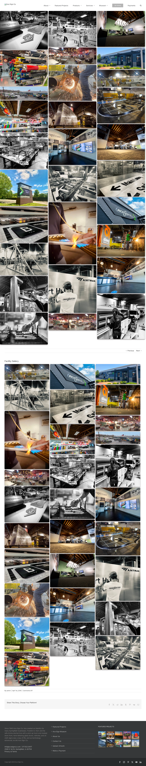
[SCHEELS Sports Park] (102, 735)
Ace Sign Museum (59, 731)
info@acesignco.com (12, 747)
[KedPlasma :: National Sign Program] (102, 743)
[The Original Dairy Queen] (110, 735)
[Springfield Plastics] (135, 743)
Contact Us (57, 741)
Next (138, 351)
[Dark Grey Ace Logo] (10, 4)
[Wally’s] (119, 735)
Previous (131, 351)
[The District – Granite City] (127, 735)
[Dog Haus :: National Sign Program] (110, 743)
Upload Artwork (59, 746)
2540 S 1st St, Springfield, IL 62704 (18, 749)
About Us (56, 736)
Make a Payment (59, 751)
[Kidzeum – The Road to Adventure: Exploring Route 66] (119, 743)
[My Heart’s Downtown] (135, 735)
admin (9, 690)
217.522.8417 (27, 747)
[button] (140, 5)
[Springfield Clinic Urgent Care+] (127, 743)
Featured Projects (59, 727)
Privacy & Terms (11, 751)
